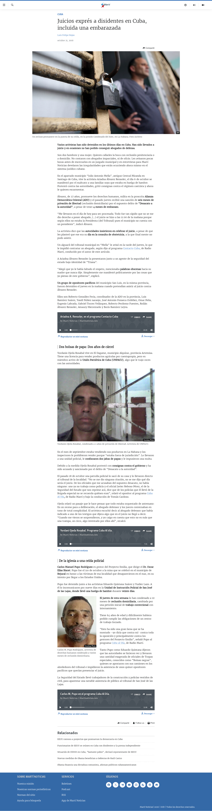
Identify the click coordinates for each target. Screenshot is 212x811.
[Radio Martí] (194, 5)
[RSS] (143, 785)
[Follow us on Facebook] (108, 785)
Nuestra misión (25, 783)
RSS (64, 795)
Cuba (60, 14)
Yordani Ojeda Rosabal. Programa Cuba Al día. (86, 531)
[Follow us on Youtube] (129, 785)
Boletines (67, 783)
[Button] (149, 48)
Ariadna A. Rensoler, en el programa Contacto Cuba (89, 317)
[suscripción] (156, 785)
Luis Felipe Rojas (66, 35)
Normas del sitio (26, 795)
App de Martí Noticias (73, 800)
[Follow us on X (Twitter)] (115, 785)
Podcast (66, 789)
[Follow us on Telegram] (122, 785)
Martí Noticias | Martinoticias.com (80, 321)
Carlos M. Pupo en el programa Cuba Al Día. (85, 694)
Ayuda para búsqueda (29, 800)
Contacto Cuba (131, 248)
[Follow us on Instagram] (136, 785)
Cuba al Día (118, 642)
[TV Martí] (203, 5)
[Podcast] (185, 5)
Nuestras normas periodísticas (34, 789)
